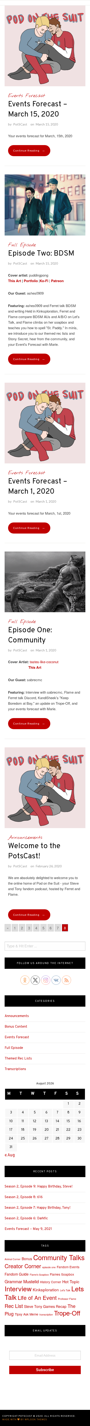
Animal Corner (13, 1259)
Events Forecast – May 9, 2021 (28, 1229)
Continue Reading (29, 151)
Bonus (27, 1258)
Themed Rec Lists (18, 1058)
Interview (18, 1288)
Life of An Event (37, 1297)
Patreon (57, 280)
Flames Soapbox (62, 1274)
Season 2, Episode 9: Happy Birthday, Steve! (38, 1186)
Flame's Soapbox (39, 1274)
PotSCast (20, 124)
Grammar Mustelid (22, 1281)
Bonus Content (16, 1027)
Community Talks (59, 1257)
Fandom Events (68, 1267)
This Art (14, 280)
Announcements (25, 837)
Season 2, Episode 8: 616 (24, 1197)
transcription (46, 1314)
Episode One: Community (30, 635)
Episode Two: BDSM (41, 253)
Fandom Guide (17, 1274)
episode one (49, 1267)
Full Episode (22, 245)
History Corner (50, 1282)
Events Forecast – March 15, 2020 (37, 109)
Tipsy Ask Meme (26, 1314)
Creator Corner (23, 1266)
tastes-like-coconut (44, 661)
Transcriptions (15, 1069)
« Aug (10, 1155)
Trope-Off (67, 1312)
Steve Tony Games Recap (45, 1306)
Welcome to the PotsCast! (34, 851)
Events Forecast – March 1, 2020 (37, 486)
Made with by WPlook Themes (24, 1419)
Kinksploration (46, 1289)
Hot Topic (70, 1281)
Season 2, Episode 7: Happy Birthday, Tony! (37, 1208)
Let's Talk (65, 1290)
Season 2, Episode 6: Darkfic (26, 1218)
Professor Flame (67, 1299)
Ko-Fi (44, 280)
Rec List (14, 1305)
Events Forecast (26, 95)
